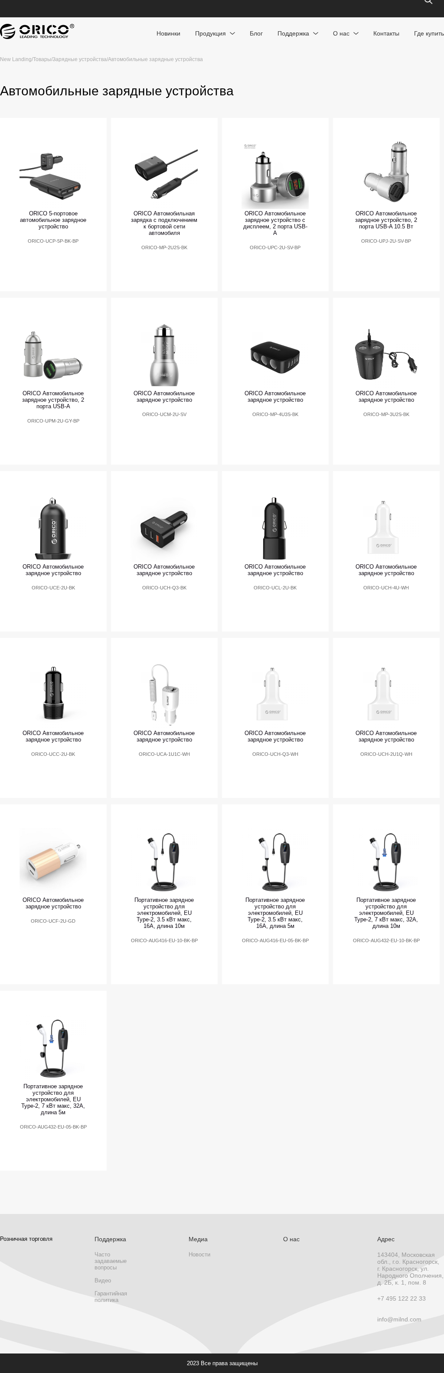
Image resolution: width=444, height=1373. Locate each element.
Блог (256, 33)
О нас (341, 33)
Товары (42, 59)
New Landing (16, 59)
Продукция (210, 33)
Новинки (168, 33)
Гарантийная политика (111, 1296)
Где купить (429, 33)
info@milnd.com (399, 1319)
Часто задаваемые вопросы (111, 1261)
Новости (199, 1254)
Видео (103, 1280)
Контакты (386, 33)
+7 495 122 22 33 (401, 1298)
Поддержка (293, 33)
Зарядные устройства (79, 59)
